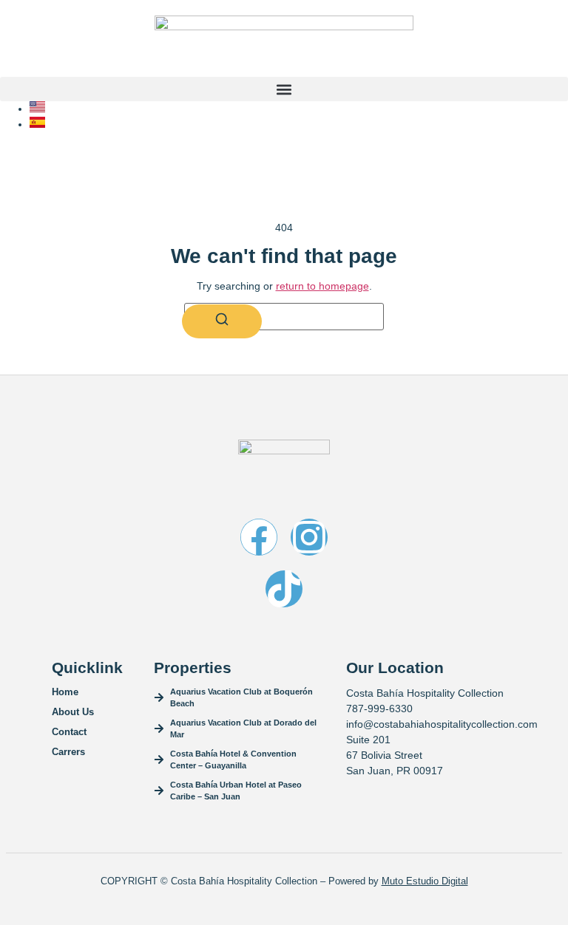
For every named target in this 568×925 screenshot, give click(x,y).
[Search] (222, 321)
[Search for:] (284, 316)
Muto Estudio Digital (425, 881)
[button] (284, 89)
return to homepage (322, 286)
